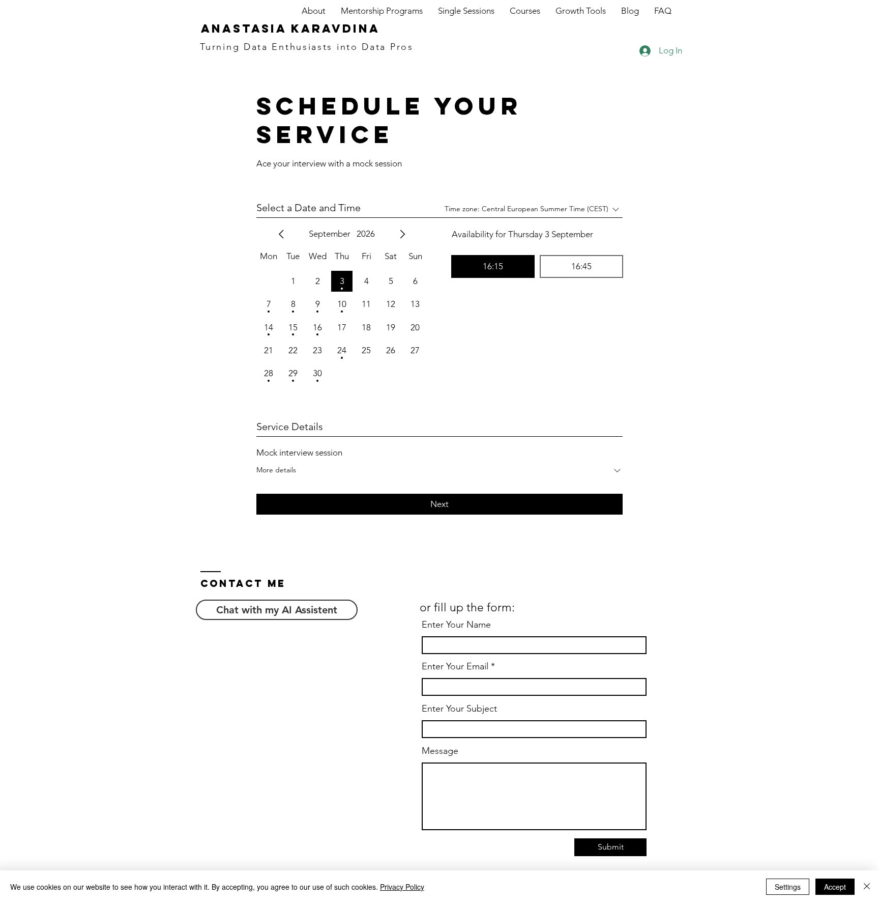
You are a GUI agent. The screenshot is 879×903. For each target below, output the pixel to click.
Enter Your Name (456, 624)
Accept (835, 887)
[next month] (402, 234)
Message (440, 750)
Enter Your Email (455, 666)
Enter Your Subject (459, 708)
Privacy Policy (402, 887)
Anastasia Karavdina (290, 28)
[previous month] (281, 234)
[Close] (867, 887)
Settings (788, 887)
